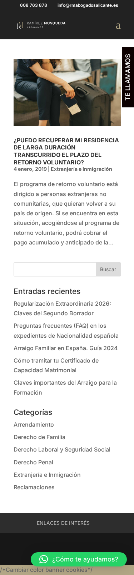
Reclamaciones (34, 487)
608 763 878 (33, 5)
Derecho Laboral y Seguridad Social (62, 449)
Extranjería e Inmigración (81, 169)
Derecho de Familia (39, 437)
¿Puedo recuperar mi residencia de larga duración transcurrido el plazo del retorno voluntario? (66, 151)
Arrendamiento (34, 424)
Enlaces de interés (63, 523)
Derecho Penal (33, 462)
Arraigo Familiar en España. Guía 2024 (66, 348)
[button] (79, 559)
